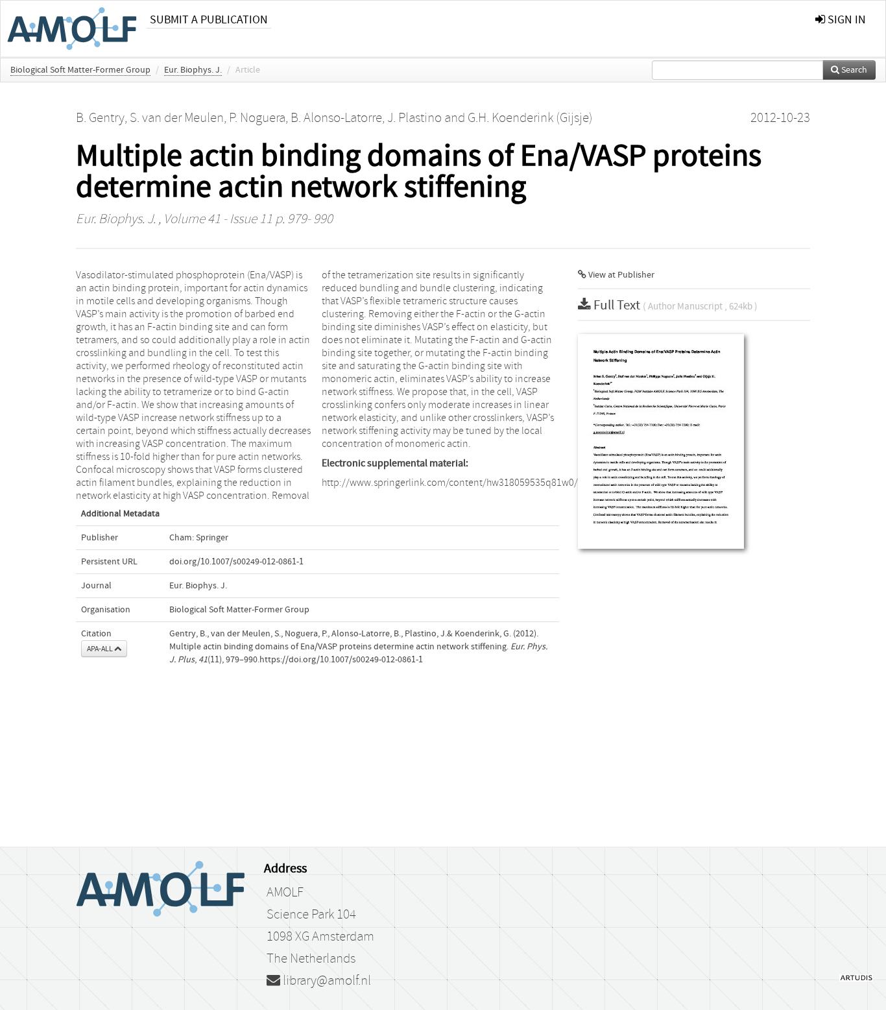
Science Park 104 (311, 914)
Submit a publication (209, 20)
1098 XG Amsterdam (320, 936)
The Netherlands (311, 959)
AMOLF (285, 892)
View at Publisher (620, 275)
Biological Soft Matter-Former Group (80, 70)
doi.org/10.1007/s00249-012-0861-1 (236, 562)
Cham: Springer (198, 538)
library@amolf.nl (325, 981)
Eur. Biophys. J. (193, 70)
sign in (845, 20)
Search (853, 70)
